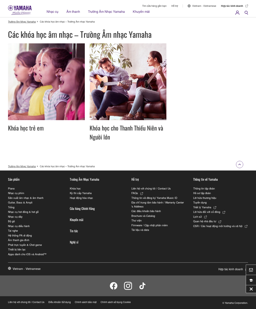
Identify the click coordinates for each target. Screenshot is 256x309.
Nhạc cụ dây (15, 216)
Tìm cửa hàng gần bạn (154, 5)
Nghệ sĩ (74, 242)
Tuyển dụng (200, 202)
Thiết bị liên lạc (17, 249)
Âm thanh (73, 11)
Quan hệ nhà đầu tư (204, 221)
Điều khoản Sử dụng (59, 302)
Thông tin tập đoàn (204, 188)
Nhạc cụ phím (16, 193)
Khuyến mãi (141, 11)
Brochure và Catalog (143, 216)
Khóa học (75, 188)
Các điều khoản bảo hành (146, 211)
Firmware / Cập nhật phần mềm (149, 225)
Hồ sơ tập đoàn (202, 193)
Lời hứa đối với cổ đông (206, 212)
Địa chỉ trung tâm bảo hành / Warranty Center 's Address (157, 204)
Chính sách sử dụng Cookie (116, 302)
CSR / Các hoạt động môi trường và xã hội (217, 226)
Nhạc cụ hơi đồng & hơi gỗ (23, 212)
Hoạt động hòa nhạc (81, 198)
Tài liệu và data (140, 230)
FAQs (134, 193)
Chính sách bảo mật (86, 302)
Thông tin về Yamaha (205, 179)
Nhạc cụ (52, 11)
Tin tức (74, 230)
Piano (11, 188)
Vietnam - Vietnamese (204, 5)
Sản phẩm (14, 179)
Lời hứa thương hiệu (204, 198)
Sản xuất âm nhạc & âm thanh (25, 198)
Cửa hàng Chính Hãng (82, 208)
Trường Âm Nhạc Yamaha (106, 11)
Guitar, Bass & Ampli (20, 202)
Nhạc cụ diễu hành (19, 226)
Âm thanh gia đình (18, 240)
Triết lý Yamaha (202, 207)
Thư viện (136, 220)
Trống (11, 207)
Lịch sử (197, 216)
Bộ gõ (11, 221)
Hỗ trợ (174, 5)
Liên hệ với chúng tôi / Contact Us (151, 188)
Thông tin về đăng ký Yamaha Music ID (154, 198)
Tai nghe (13, 230)
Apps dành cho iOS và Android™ (27, 254)
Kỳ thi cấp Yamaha (81, 193)
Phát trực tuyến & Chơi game (25, 245)
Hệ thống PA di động (20, 235)
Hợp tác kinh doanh (232, 6)
